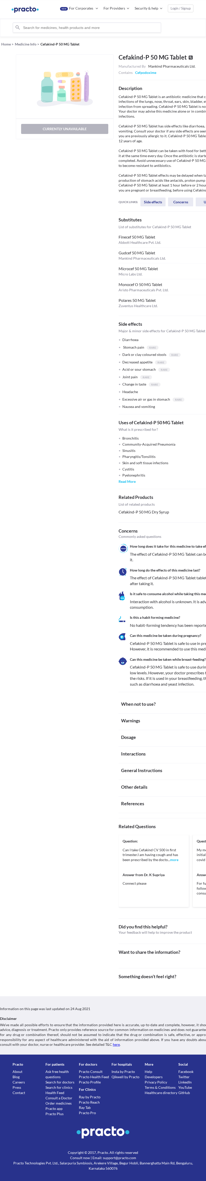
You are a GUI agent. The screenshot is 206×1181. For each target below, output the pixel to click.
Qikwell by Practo (125, 1077)
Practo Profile (90, 1082)
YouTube (185, 1087)
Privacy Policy (156, 1082)
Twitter (184, 1077)
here (116, 1044)
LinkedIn (185, 1082)
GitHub (184, 1093)
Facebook (185, 1071)
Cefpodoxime (145, 72)
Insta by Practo (123, 1071)
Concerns (180, 202)
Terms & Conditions (160, 1087)
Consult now (80, 1158)
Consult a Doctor (58, 1098)
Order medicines (58, 1103)
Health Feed (54, 1093)
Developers (154, 1077)
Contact (19, 1093)
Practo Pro (87, 1113)
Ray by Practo (89, 1097)
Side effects (153, 202)
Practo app (54, 1108)
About (17, 1071)
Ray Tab (85, 1107)
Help (148, 1071)
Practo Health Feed (94, 1077)
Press (17, 1087)
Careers (19, 1082)
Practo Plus (54, 1114)
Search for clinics (58, 1087)
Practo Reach (89, 1102)
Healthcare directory (161, 1093)
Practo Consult (90, 1071)
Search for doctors (59, 1082)
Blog (16, 1077)
